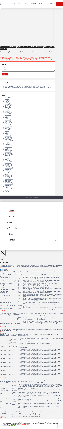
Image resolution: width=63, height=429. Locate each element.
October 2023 (8, 121)
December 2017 (8, 175)
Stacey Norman (34, 61)
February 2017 (8, 181)
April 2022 (7, 133)
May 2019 (7, 158)
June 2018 (7, 171)
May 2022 (7, 132)
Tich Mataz (40, 61)
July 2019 (7, 156)
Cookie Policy (25, 424)
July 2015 (7, 187)
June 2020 (7, 148)
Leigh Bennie (21, 59)
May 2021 (7, 142)
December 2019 (8, 153)
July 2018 (7, 170)
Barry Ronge (14, 57)
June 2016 (7, 186)
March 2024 (7, 118)
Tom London (46, 61)
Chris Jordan (35, 57)
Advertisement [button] (3, 377)
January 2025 (8, 111)
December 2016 (8, 182)
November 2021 (8, 138)
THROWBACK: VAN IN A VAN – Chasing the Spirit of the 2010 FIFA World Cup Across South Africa (28, 87)
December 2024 (8, 112)
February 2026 (8, 104)
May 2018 (7, 172)
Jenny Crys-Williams (40, 58)
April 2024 (7, 117)
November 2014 (8, 188)
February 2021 (8, 144)
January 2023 (8, 124)
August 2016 (8, 185)
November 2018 (8, 165)
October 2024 (8, 113)
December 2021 (8, 137)
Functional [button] (2, 310)
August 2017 (8, 180)
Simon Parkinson (20, 61)
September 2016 (9, 184)
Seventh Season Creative (33, 197)
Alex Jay (2, 57)
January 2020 (8, 152)
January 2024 (8, 120)
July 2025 (7, 108)
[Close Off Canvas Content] (3, 253)
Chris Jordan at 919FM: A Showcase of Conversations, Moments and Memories (24, 85)
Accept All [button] (13, 425)
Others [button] (1, 409)
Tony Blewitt (52, 61)
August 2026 (8, 97)
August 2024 (8, 115)
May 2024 (7, 116)
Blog (24, 57)
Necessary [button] (2, 268)
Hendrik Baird (18, 58)
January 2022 (8, 136)
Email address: (5, 69)
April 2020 (7, 149)
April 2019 (7, 159)
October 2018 (8, 166)
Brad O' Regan (28, 57)
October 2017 (8, 177)
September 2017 (9, 179)
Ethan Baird (6, 58)
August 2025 (8, 107)
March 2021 (7, 143)
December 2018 (8, 164)
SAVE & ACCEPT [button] (4, 417)
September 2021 (9, 140)
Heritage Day (24, 58)
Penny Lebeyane (47, 59)
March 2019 (7, 160)
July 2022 (7, 131)
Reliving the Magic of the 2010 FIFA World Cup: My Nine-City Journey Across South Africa (26, 86)
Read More (2, 56)
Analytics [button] (2, 331)
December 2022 (8, 126)
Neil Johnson (39, 59)
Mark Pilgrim (33, 59)
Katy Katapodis (14, 59)
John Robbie (8, 59)
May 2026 (7, 101)
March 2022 (7, 134)
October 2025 (8, 106)
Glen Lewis (12, 58)
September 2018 (9, 168)
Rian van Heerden (11, 61)
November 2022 (8, 127)
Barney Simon (7, 57)
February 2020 (8, 150)
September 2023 (9, 122)
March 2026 (7, 102)
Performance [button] (3, 326)
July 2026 (7, 99)
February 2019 (8, 161)
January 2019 (8, 163)
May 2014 (7, 191)
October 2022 (8, 128)
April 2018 (7, 174)
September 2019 (9, 154)
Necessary (4, 269)
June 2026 (7, 100)
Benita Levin (20, 57)
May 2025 (7, 110)
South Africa (27, 61)
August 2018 (8, 169)
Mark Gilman (27, 59)
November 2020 (8, 147)
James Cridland (31, 58)
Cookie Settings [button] (6, 425)
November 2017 (8, 176)
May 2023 (7, 123)
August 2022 (8, 129)
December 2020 (8, 145)
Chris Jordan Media (42, 57)
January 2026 (8, 105)
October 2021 (8, 139)
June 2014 (7, 190)
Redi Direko (4, 61)
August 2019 (8, 155)
